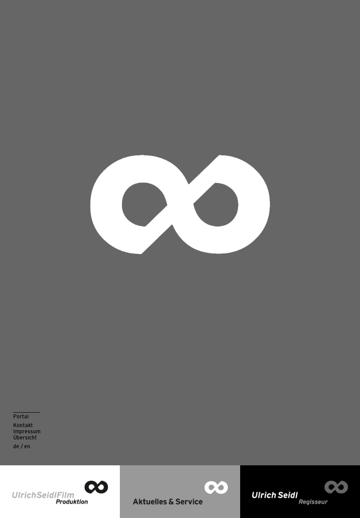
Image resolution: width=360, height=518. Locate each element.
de (16, 446)
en (27, 446)
